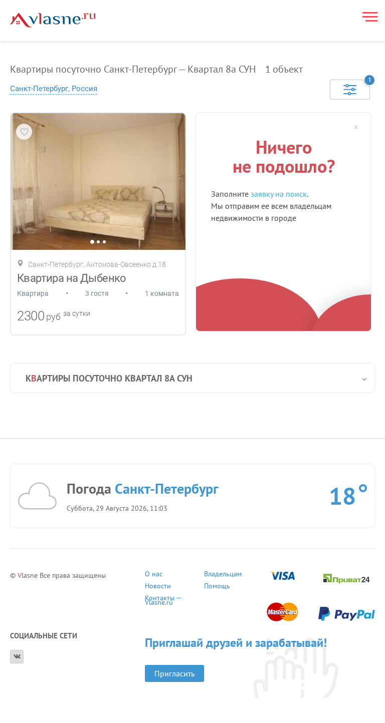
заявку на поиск (279, 194)
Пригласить (174, 673)
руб (53, 316)
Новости (158, 587)
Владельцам (223, 575)
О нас (153, 575)
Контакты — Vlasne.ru (163, 599)
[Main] (52, 20)
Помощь (217, 587)
